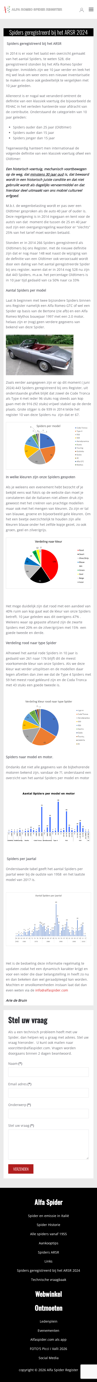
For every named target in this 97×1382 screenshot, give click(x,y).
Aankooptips (48, 1243)
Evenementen (48, 1330)
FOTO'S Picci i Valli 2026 (48, 1348)
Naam (15, 1063)
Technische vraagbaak (48, 1279)
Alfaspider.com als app (48, 1339)
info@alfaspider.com (51, 990)
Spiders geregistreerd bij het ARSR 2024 (48, 1270)
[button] (91, 9)
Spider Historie (48, 1224)
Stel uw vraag (21, 1125)
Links (48, 1261)
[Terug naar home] (33, 9)
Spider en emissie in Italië (48, 1215)
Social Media (49, 1358)
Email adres (19, 1084)
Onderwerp (19, 1104)
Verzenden (20, 1169)
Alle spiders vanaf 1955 (48, 1234)
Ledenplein (48, 1321)
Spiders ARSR (48, 1252)
